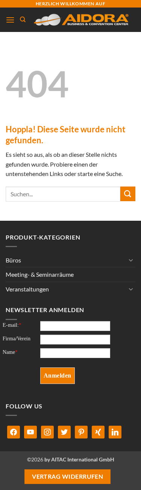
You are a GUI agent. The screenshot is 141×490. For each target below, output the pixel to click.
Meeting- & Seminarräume (40, 274)
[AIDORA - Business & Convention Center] (81, 20)
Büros (13, 260)
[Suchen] (23, 19)
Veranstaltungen (27, 289)
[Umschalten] (130, 259)
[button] (10, 20)
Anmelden (57, 375)
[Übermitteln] (127, 194)
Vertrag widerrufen (67, 476)
